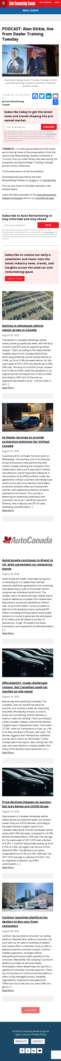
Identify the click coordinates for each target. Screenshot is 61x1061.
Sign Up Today (14, 278)
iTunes (32, 180)
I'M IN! (48, 225)
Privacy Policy (51, 134)
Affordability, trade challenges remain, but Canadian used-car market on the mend (25, 687)
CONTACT (37, 1041)
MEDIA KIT (21, 1041)
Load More (30, 1010)
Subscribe (49, 127)
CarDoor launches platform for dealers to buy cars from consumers (25, 921)
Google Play (49, 180)
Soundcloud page (44, 198)
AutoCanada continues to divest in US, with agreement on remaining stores (27, 564)
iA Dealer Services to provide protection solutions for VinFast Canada (26, 441)
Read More (8, 388)
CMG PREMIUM (45, 2)
